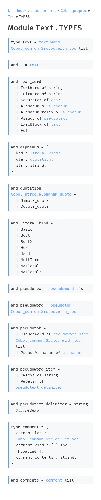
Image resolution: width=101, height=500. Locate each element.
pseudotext (55, 118)
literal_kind (44, 153)
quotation (40, 159)
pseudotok (61, 305)
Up (10, 10)
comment (54, 480)
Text (11, 16)
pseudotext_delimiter (39, 387)
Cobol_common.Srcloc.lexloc (46, 439)
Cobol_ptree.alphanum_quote (41, 194)
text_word (49, 42)
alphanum (58, 106)
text (34, 65)
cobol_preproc (43, 10)
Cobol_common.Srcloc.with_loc (43, 48)
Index (21, 10)
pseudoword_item (70, 334)
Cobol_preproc (74, 10)
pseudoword (62, 288)
